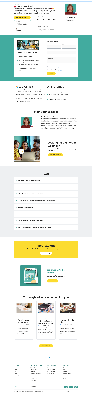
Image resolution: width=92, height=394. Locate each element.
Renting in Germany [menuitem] (51, 373)
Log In (77, 1)
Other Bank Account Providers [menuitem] (37, 375)
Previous (11, 320)
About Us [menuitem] (16, 367)
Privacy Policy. (60, 70)
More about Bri (70, 20)
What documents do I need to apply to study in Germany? (31, 220)
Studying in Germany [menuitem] (51, 369)
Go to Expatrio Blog (46, 346)
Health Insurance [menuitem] (34, 371)
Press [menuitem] (15, 371)
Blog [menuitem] (64, 367)
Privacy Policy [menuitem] (67, 391)
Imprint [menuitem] (54, 391)
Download (51, 281)
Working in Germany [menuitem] (51, 371)
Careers (69, 1)
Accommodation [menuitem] (34, 378)
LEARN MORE (45, 253)
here (59, 67)
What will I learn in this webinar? (25, 187)
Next (80, 320)
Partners (73, 1)
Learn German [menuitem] (33, 380)
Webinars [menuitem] (65, 371)
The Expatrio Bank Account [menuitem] (36, 373)
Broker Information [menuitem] (74, 391)
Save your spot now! (21, 17)
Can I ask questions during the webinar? (27, 214)
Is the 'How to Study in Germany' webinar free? (29, 180)
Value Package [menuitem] (33, 367)
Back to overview (54, 154)
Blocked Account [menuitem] (34, 369)
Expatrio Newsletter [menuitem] (67, 373)
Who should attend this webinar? (25, 207)
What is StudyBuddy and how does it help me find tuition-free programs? (35, 227)
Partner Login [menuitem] (16, 375)
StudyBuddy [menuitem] (33, 377)
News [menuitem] (64, 378)
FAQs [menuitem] (64, 369)
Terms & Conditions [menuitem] (60, 391)
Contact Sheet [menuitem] (33, 386)
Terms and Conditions (52, 70)
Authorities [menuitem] (65, 377)
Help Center (64, 1)
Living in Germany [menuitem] (50, 367)
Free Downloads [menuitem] (66, 375)
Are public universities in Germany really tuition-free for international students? (36, 200)
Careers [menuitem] (15, 369)
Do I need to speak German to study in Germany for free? (31, 194)
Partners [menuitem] (15, 373)
